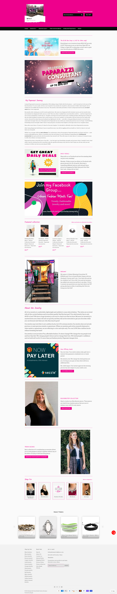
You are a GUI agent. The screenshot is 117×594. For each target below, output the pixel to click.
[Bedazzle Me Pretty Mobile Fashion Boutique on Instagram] (59, 587)
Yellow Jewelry (28, 578)
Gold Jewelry (28, 562)
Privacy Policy (40, 562)
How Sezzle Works (67, 371)
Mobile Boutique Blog (69, 28)
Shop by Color (43, 28)
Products (33, 28)
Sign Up (66, 565)
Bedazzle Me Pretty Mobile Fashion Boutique (37, 590)
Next (89, 77)
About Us (38, 554)
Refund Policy (40, 558)
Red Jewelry (28, 572)
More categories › (87, 479)
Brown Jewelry (28, 558)
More (79, 28)
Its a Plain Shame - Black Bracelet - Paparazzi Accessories (91, 537)
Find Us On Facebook (55, 28)
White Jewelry (28, 576)
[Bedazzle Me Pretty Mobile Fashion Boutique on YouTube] (61, 587)
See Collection (66, 408)
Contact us (39, 556)
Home (26, 28)
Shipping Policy (40, 560)
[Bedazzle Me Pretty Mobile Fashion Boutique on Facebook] (54, 587)
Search (38, 552)
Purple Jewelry (28, 570)
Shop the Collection (68, 52)
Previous (27, 77)
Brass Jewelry (28, 556)
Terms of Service (40, 564)
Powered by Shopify (29, 592)
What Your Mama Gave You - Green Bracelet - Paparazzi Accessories (69, 537)
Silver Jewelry (28, 574)
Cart (89, 14)
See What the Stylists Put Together (36, 456)
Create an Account (87, 11)
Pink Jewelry (28, 568)
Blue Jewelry (28, 554)
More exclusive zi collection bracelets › (82, 222)
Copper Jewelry (29, 560)
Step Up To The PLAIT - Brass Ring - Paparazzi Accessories (27, 537)
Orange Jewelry (29, 566)
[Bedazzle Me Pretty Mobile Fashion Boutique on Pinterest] (57, 587)
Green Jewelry (28, 564)
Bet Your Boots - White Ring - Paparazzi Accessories (48, 537)
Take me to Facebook (68, 172)
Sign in (79, 11)
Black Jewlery (28, 552)
